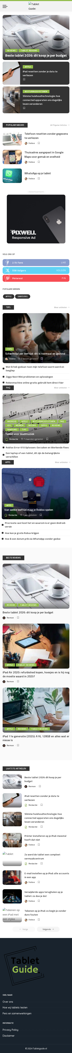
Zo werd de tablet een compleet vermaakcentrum (42, 856)
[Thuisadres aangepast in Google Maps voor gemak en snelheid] (12, 157)
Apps (8, 505)
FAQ (8, 387)
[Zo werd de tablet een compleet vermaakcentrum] (12, 859)
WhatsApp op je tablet (37, 173)
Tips (9, 349)
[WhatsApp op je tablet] (12, 176)
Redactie (13, 439)
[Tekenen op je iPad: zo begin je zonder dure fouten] (12, 915)
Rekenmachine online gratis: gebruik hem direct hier (35, 382)
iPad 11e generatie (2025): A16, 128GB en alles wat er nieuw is (36, 738)
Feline (32, 143)
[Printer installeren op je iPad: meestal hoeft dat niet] (12, 840)
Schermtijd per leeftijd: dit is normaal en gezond (35, 353)
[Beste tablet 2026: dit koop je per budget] (36, 37)
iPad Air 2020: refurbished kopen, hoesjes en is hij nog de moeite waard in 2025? (36, 674)
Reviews (11, 50)
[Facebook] (36, 262)
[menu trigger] (6, 6)
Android (11, 421)
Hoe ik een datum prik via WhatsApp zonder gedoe (32, 539)
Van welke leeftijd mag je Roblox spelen (28, 510)
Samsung (23, 296)
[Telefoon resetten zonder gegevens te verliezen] (12, 138)
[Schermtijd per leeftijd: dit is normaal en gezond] (36, 338)
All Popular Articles (58, 125)
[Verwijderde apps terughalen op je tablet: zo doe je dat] (12, 896)
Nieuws (32, 425)
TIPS (8, 307)
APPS (7, 462)
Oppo (44, 425)
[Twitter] (36, 270)
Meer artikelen (60, 307)
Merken (19, 425)
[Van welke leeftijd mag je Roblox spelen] (36, 493)
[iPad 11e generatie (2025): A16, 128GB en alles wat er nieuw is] (36, 710)
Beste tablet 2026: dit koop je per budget (36, 55)
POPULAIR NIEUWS (15, 125)
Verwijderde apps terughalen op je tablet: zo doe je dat (43, 894)
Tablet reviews (29, 50)
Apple (28, 67)
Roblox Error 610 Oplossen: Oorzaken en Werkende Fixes (37, 447)
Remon (10, 617)
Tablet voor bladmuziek (19, 434)
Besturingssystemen (36, 91)
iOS (9, 425)
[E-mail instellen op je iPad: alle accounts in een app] (12, 877)
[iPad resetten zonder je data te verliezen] (11, 73)
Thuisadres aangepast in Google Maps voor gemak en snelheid (43, 154)
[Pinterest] (36, 278)
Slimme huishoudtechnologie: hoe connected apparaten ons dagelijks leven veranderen (42, 100)
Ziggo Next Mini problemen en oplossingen (29, 376)
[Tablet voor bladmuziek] (36, 419)
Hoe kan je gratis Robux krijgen (22, 533)
